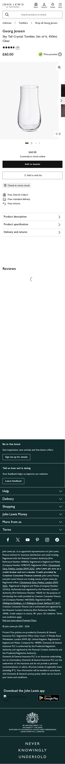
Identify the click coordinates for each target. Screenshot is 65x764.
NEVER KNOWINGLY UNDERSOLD (32, 750)
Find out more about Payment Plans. (20, 620)
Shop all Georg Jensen (46, 22)
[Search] (7, 14)
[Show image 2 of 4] (61, 100)
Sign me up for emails (16, 457)
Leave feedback (13, 481)
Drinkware (6, 22)
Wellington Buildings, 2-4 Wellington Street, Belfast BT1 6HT (32, 603)
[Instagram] (47, 540)
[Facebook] (8, 540)
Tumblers (23, 22)
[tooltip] (59, 54)
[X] (18, 540)
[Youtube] (28, 540)
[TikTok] (57, 540)
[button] (60, 5)
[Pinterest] (37, 540)
